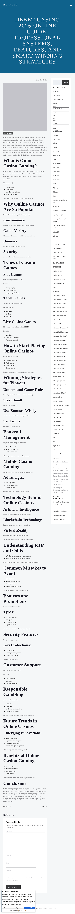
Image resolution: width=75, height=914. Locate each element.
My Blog (10, 5)
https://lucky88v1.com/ (60, 511)
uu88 (54, 106)
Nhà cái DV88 (57, 252)
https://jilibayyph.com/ (60, 385)
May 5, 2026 (43, 80)
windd (55, 450)
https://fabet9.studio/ (59, 356)
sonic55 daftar (57, 131)
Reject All (18, 908)
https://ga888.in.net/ (59, 413)
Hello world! (59, 505)
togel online (56, 446)
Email (8, 863)
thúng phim (56, 139)
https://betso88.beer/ (59, 393)
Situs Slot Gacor (58, 99)
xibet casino (56, 155)
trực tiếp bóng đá (58, 215)
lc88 (54, 128)
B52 (54, 184)
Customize (7, 908)
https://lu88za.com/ (59, 295)
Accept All (29, 908)
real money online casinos (61, 405)
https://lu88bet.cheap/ (59, 340)
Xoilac (55, 437)
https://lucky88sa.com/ (60, 299)
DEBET (26, 327)
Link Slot (56, 91)
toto (54, 287)
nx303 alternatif (58, 429)
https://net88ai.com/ (59, 519)
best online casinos (59, 244)
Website (8, 870)
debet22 (55, 159)
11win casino (57, 163)
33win (55, 103)
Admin (37, 80)
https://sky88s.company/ (60, 344)
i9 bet (55, 240)
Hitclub (55, 192)
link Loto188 (57, 417)
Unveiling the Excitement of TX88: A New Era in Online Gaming (61, 482)
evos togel (56, 433)
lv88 (54, 121)
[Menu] (71, 5)
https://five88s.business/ (60, 348)
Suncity (55, 135)
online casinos (57, 248)
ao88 (54, 126)
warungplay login (58, 425)
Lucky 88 (56, 151)
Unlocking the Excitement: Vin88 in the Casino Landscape (60, 490)
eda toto (55, 236)
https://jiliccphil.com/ (59, 381)
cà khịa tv (56, 207)
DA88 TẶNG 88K (59, 263)
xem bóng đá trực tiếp (60, 211)
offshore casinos (58, 401)
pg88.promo (57, 458)
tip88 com (56, 167)
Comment (9, 831)
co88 (54, 115)
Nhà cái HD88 (57, 275)
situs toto (56, 291)
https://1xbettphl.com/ (59, 389)
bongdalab (56, 95)
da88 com (56, 176)
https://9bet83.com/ (59, 368)
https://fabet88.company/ (60, 332)
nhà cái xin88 (57, 454)
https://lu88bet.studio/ (59, 316)
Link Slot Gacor (58, 109)
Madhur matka (57, 409)
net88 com (56, 180)
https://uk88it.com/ (59, 372)
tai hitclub (56, 232)
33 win (55, 147)
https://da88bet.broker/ (60, 312)
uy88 (54, 113)
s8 (54, 118)
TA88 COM (57, 267)
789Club (55, 188)
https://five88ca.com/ (59, 303)
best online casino (58, 376)
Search (65, 82)
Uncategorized (8, 133)
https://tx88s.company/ (60, 352)
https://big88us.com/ (59, 279)
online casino (57, 421)
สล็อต (55, 143)
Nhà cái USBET (58, 271)
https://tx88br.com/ (59, 307)
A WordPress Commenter (61, 502)
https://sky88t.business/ (60, 320)
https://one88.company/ (60, 328)
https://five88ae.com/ (59, 360)
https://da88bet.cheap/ (60, 336)
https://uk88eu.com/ (59, 283)
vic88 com (56, 171)
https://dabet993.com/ (59, 364)
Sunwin (55, 196)
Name (8, 855)
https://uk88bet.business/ (60, 324)
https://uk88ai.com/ (59, 515)
